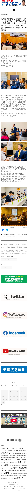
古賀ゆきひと (17, 457)
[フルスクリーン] (25, 426)
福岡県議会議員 (14, 473)
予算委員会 (16, 450)
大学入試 (22, 234)
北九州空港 (12, 455)
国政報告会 (10, 459)
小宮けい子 (12, 465)
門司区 (20, 478)
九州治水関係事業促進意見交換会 (9, 234)
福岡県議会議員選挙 (22, 473)
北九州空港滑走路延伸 (20, 455)
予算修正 (10, 450)
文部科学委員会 (18, 468)
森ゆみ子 (12, 470)
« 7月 (2, 404)
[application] (14, 420)
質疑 (6, 478)
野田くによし (10, 478)
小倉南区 (5, 465)
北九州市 (6, 452)
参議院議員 (7, 457)
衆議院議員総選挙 (17, 475)
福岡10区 (6, 473)
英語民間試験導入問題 (9, 235)
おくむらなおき (19, 448)
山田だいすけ (17, 465)
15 (21, 394)
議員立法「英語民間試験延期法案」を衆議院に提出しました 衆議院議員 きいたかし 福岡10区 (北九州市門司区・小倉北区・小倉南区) (14, 253)
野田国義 (15, 478)
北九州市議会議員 (16, 453)
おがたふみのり (12, 448)
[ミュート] (22, 426)
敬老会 (11, 468)
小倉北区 (22, 462)
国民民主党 (15, 459)
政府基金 (23, 465)
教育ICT (8, 468)
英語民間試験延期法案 (18, 235)
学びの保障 (14, 462)
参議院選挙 (12, 457)
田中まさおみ (21, 470)
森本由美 (16, 470)
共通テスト (18, 234)
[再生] (3, 426)
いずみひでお (4, 448)
